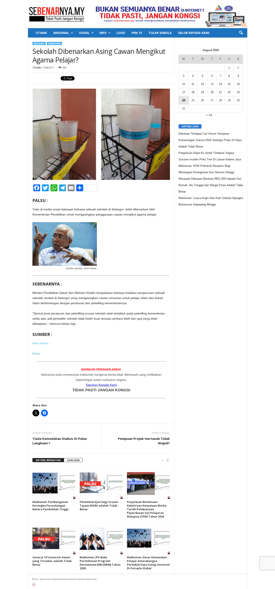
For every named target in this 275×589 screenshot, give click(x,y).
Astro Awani (40, 343)
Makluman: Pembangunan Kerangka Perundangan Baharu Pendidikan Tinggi (50, 505)
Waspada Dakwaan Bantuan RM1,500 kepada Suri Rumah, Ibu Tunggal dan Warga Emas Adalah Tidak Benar (211, 185)
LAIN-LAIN (73, 460)
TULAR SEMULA (160, 33)
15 (229, 84)
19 (202, 92)
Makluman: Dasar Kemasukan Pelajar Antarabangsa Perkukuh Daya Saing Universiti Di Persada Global (148, 562)
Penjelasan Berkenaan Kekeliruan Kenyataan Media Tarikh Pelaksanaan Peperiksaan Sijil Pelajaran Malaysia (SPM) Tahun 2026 (147, 509)
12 (202, 84)
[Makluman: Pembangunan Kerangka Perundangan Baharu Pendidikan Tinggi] (53, 483)
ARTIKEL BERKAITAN (48, 460)
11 (192, 84)
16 (238, 84)
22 (229, 92)
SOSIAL (84, 33)
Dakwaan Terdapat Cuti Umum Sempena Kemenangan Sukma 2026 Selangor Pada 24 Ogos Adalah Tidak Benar (210, 140)
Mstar (36, 353)
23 (238, 92)
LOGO (120, 33)
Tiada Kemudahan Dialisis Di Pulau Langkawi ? (59, 440)
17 (183, 92)
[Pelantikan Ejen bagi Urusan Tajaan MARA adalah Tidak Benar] (101, 483)
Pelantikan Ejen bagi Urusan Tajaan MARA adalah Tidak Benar (99, 505)
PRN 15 (136, 33)
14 (220, 84)
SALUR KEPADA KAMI (193, 33)
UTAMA (41, 33)
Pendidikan (54, 43)
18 (192, 92)
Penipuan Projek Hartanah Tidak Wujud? (144, 440)
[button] (241, 33)
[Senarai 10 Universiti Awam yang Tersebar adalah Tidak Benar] (53, 538)
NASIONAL (61, 33)
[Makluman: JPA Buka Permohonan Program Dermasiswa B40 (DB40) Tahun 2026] (101, 538)
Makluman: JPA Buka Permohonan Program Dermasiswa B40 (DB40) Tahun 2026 (100, 562)
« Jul (209, 115)
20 (212, 92)
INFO (103, 33)
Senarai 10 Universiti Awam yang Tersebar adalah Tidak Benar (52, 560)
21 (220, 92)
